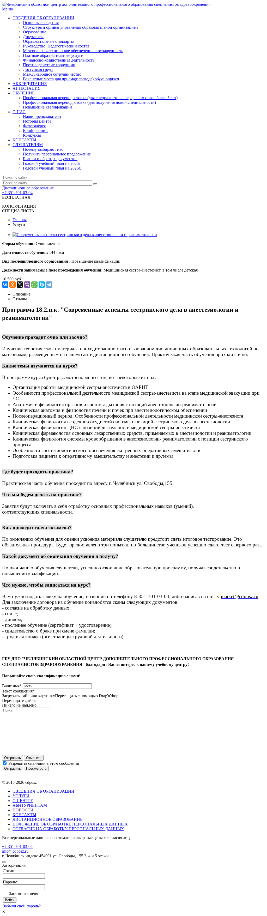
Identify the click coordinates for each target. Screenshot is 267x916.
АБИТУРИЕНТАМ (30, 805)
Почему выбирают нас (43, 149)
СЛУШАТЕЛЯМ (28, 144)
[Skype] (42, 284)
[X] (20, 284)
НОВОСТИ (23, 810)
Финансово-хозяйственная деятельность (58, 60)
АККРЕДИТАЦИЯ (30, 83)
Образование (34, 32)
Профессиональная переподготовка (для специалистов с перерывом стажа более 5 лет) (100, 97)
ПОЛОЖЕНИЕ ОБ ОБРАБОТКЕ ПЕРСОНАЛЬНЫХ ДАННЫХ (70, 824)
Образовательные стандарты (48, 41)
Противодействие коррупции (49, 65)
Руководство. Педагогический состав (56, 46)
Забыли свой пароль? (22, 906)
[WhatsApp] (34, 284)
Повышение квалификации (47, 107)
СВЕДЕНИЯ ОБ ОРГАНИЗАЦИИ (43, 18)
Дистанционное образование (28, 188)
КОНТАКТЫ (24, 140)
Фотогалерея (34, 126)
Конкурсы (32, 135)
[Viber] (27, 284)
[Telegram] (49, 284)
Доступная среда (38, 69)
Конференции (35, 130)
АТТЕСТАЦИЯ (27, 88)
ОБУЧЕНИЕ (24, 93)
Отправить (12, 758)
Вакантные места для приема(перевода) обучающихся (71, 79)
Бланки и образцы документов (50, 158)
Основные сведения (41, 22)
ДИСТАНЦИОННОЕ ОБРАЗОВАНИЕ (48, 819)
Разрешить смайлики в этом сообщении (43, 763)
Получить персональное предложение (57, 154)
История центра (37, 121)
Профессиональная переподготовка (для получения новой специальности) (89, 102)
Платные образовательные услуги (53, 55)
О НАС (19, 112)
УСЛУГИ (21, 796)
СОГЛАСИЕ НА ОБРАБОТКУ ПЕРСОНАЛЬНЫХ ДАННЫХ (68, 829)
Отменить (33, 758)
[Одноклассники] (12, 284)
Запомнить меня (23, 893)
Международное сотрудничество (52, 74)
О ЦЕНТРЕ (23, 800)
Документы (33, 36)
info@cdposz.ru (15, 851)
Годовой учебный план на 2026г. (52, 168)
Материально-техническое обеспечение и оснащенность (73, 51)
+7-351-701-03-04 (17, 192)
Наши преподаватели (42, 116)
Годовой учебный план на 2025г (52, 163)
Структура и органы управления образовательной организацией (80, 27)
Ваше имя (12, 686)
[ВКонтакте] (5, 284)
